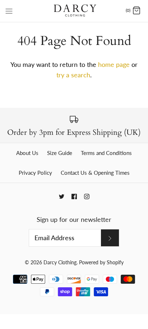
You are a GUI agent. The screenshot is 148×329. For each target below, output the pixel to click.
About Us (27, 153)
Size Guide (59, 153)
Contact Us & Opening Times (95, 172)
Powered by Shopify (101, 262)
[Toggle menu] (9, 10)
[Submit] (110, 237)
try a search (73, 75)
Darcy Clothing (60, 262)
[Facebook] (74, 196)
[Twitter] (61, 196)
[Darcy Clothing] (74, 11)
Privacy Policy (35, 172)
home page (114, 64)
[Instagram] (86, 196)
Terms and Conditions (106, 153)
